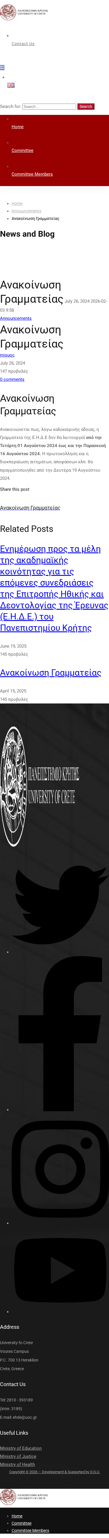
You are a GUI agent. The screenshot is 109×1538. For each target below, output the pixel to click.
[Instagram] (60, 1223)
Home (17, 203)
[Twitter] (60, 952)
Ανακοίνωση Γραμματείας (50, 673)
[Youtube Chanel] (60, 1311)
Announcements (26, 211)
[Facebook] (60, 1109)
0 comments (12, 379)
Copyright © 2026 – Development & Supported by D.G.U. (54, 1472)
